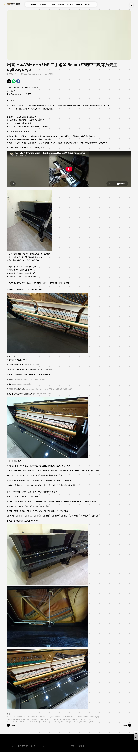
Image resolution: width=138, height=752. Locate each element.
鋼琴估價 (38, 516)
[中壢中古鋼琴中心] (13, 4)
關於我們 (88, 4)
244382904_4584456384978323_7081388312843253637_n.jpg (30, 719)
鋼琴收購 (28, 365)
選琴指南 (61, 4)
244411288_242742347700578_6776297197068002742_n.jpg (74, 721)
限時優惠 (33, 4)
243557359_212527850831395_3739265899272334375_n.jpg (29, 721)
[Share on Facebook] (18, 81)
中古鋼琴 (13, 257)
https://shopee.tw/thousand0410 (22, 384)
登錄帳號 (81, 746)
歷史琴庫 (70, 4)
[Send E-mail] (9, 81)
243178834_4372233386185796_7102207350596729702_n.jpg (76, 717)
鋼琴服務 (79, 4)
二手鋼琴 (24, 276)
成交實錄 (52, 4)
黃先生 (21, 74)
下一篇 (125, 725)
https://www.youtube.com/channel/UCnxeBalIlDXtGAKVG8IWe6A (48, 389)
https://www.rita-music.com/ (41, 394)
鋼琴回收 (36, 365)
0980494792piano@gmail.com (61, 746)
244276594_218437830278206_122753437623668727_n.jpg (75, 719)
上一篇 (12, 725)
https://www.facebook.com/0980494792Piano (28, 379)
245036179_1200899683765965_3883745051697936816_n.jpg (30, 717)
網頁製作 (73, 746)
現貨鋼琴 (43, 4)
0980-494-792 (43, 746)
